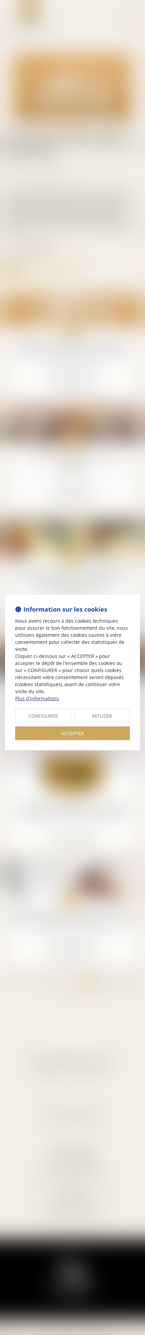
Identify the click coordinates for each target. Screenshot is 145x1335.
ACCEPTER (72, 733)
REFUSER (102, 716)
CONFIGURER (43, 716)
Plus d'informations (37, 698)
